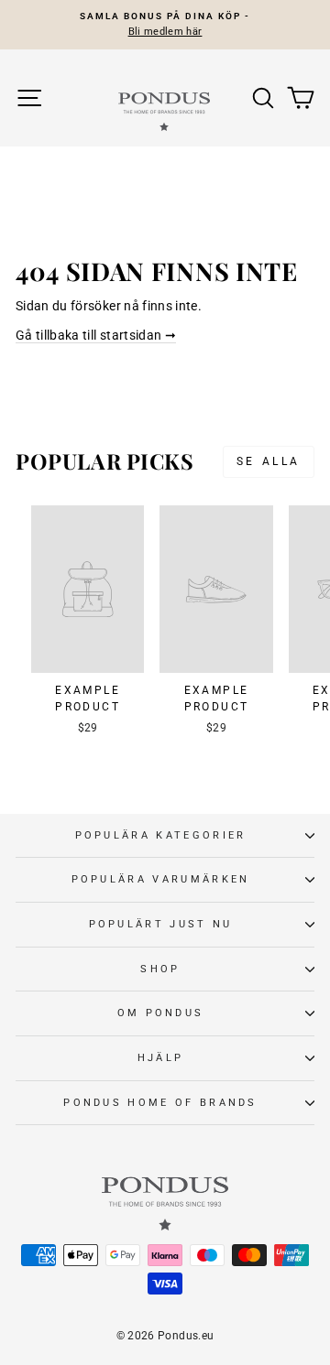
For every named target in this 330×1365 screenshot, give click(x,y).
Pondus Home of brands (160, 1103)
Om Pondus (160, 1013)
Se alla (268, 461)
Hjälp (161, 1058)
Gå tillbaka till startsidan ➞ (96, 335)
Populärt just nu (161, 924)
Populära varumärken (161, 879)
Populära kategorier (161, 835)
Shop (160, 969)
